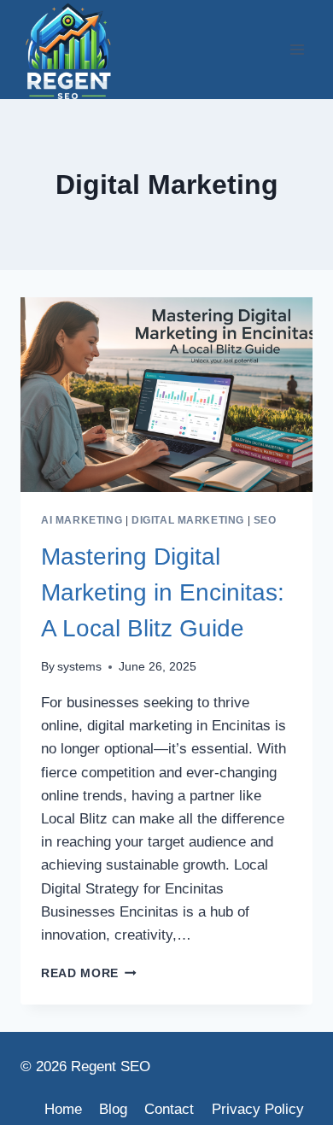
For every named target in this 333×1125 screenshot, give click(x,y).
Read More (89, 973)
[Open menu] (297, 49)
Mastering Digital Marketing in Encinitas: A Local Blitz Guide (162, 592)
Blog (113, 1109)
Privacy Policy (258, 1109)
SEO (265, 520)
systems (79, 666)
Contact (169, 1109)
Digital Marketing (187, 520)
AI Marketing (81, 520)
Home (63, 1109)
